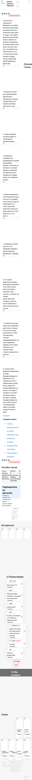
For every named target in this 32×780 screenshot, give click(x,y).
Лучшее (10, 4)
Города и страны (19, 730)
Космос (4, 471)
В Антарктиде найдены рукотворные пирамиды (14, 477)
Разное (4, 751)
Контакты (24, 752)
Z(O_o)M (12, 581)
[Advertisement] (16, 556)
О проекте (5, 752)
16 (7, 759)
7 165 (4, 759)
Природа (12, 471)
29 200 (19, 757)
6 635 (27, 737)
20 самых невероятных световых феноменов (6, 476)
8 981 (21, 737)
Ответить (10, 587)
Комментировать (14, 15)
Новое (9, 2)
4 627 (27, 759)
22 (14, 754)
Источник (6, 415)
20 (22, 733)
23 (29, 737)
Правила (14, 752)
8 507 (14, 759)
